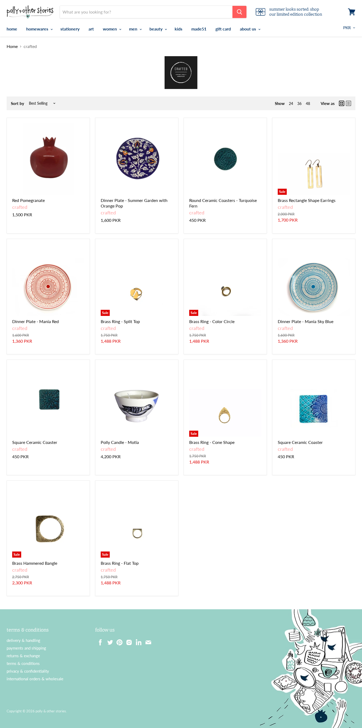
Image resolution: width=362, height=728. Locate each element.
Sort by (17, 103)
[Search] (239, 12)
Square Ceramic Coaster (34, 442)
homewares (37, 28)
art (91, 28)
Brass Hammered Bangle (34, 563)
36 (299, 103)
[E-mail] (146, 641)
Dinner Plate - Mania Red (35, 321)
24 (291, 103)
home (12, 28)
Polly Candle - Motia (120, 442)
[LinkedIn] (137, 641)
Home (12, 46)
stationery (70, 28)
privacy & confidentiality (28, 671)
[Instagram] (127, 641)
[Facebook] (99, 641)
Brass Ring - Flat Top (120, 563)
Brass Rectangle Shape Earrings (306, 200)
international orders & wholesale (35, 678)
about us (248, 28)
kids (178, 28)
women (110, 28)
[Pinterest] (118, 641)
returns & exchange (23, 655)
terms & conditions (23, 663)
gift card (223, 28)
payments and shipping (26, 648)
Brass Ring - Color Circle (212, 321)
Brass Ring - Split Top (120, 321)
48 (308, 103)
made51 (198, 28)
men (133, 28)
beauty (156, 28)
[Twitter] (108, 641)
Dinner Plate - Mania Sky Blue (305, 321)
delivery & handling (23, 640)
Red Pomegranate (28, 200)
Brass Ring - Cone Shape (212, 442)
